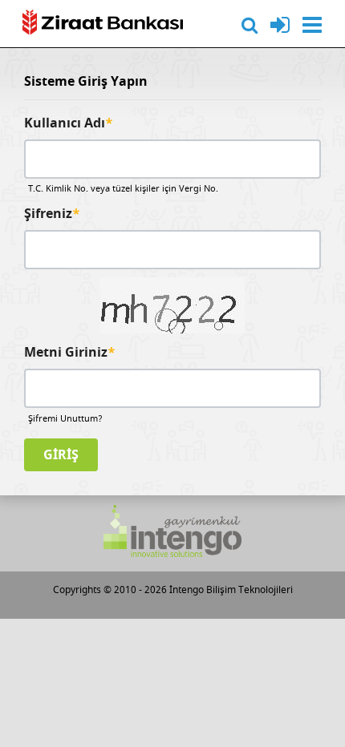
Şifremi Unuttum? (65, 419)
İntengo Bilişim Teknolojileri (231, 590)
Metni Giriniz (70, 353)
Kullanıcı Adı (68, 123)
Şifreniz (52, 214)
